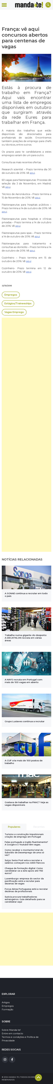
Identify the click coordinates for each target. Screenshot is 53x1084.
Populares (14, 826)
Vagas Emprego (14, 312)
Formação (7, 1009)
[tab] (14, 827)
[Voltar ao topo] (38, 1077)
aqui (32, 173)
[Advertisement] (26, 435)
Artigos (6, 1002)
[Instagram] (5, 1059)
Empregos (10, 294)
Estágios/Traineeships (18, 303)
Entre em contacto (12, 1033)
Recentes (38, 826)
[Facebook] (12, 1059)
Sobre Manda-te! (11, 1030)
